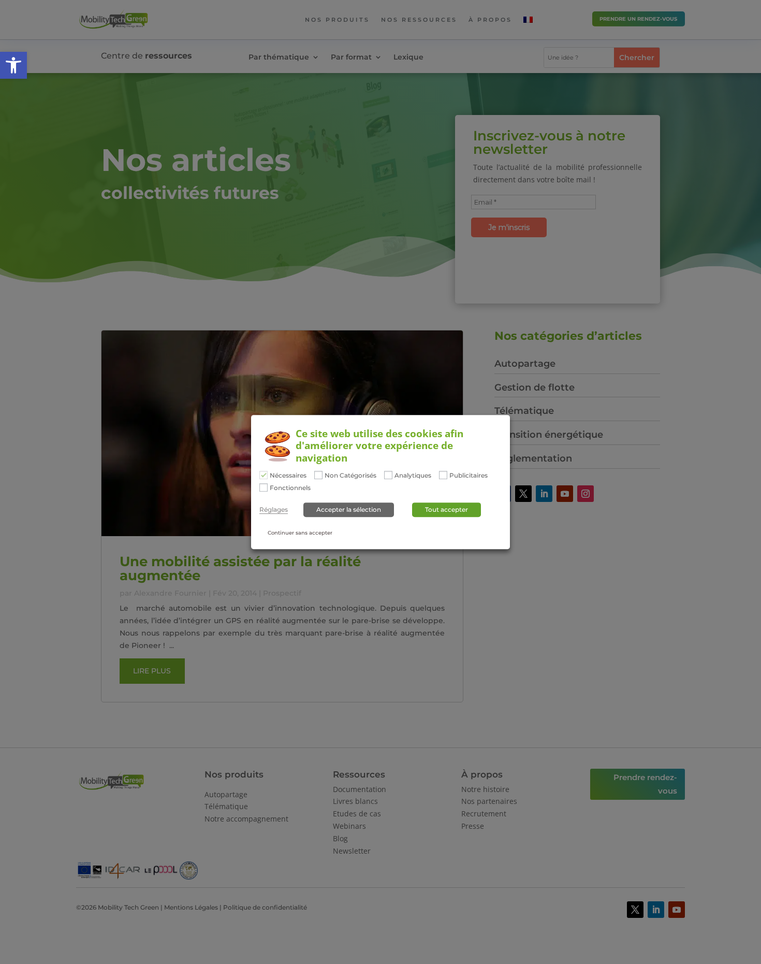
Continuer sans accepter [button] (300, 532)
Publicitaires (468, 475)
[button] (13, 65)
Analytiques (412, 475)
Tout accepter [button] (446, 509)
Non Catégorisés (350, 475)
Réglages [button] (273, 509)
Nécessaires (288, 475)
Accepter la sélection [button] (348, 509)
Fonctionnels (290, 488)
